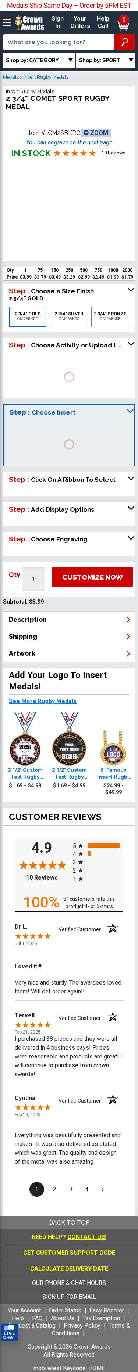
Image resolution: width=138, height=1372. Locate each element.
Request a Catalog (32, 1325)
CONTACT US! (86, 1236)
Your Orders (80, 22)
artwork (22, 653)
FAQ (37, 1318)
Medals (11, 77)
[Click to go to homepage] (29, 22)
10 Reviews (47, 877)
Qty (14, 574)
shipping (23, 636)
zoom (98, 132)
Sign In (58, 22)
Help (18, 1318)
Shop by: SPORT (100, 60)
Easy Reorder (106, 1310)
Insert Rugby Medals (46, 77)
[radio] (98, 845)
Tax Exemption (101, 1318)
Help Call (103, 22)
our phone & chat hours (69, 1282)
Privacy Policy (82, 1325)
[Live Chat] (9, 1332)
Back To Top (69, 1222)
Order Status (65, 1310)
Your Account (24, 1310)
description (28, 619)
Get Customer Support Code (69, 1252)
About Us (62, 1318)
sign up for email (69, 1296)
